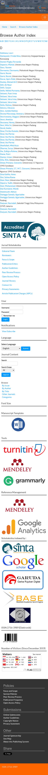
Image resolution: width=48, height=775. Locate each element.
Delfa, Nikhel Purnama (10, 90)
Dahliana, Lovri (6, 53)
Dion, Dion (4, 180)
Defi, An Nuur (6, 85)
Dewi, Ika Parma (7, 134)
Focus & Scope (8, 259)
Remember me (9, 316)
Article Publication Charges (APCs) (17, 293)
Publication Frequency (13, 700)
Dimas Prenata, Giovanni (11, 163)
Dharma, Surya (6, 148)
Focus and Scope (10, 691)
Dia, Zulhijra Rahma (8, 151)
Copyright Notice (10, 721)
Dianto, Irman (6, 157)
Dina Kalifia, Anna (8, 174)
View (4, 331)
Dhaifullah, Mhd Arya (9, 145)
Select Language (8, 344)
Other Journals (8, 394)
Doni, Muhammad (7, 186)
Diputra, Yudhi (6, 183)
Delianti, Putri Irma (8, 93)
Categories (7, 397)
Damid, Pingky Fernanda (10, 62)
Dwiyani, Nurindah (8, 203)
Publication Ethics (10, 264)
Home (4, 27)
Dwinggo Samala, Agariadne (12, 194)
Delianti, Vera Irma (8, 96)
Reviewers (6, 255)
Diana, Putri (5, 154)
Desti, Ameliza (6, 119)
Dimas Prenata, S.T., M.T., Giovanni (15, 168)
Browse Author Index (28, 27)
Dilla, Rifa (4, 160)
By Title (5, 391)
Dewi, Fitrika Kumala (9, 131)
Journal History (9, 281)
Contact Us (7, 285)
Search (13, 27)
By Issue (5, 385)
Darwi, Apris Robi (7, 79)
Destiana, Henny (7, 122)
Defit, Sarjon (5, 88)
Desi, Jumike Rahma (9, 111)
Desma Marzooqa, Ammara (12, 114)
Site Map (7, 739)
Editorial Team (8, 251)
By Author (6, 388)
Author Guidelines (10, 268)
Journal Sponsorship (12, 736)
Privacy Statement (11, 724)
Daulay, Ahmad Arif (8, 82)
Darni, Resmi (5, 73)
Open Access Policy (10, 276)
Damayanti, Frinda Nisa (10, 56)
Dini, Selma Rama (7, 177)
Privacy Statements (10, 289)
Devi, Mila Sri (6, 125)
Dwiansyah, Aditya (8, 192)
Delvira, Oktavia (7, 108)
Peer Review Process (11, 272)
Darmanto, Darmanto (9, 70)
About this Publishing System (16, 741)
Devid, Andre (5, 128)
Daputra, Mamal (7, 64)
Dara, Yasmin (5, 67)
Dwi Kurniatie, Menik (9, 189)
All (46, 41)
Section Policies (10, 694)
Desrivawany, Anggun (9, 117)
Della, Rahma (6, 105)
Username (5, 308)
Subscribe (11, 331)
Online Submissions (11, 715)
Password (5, 312)
